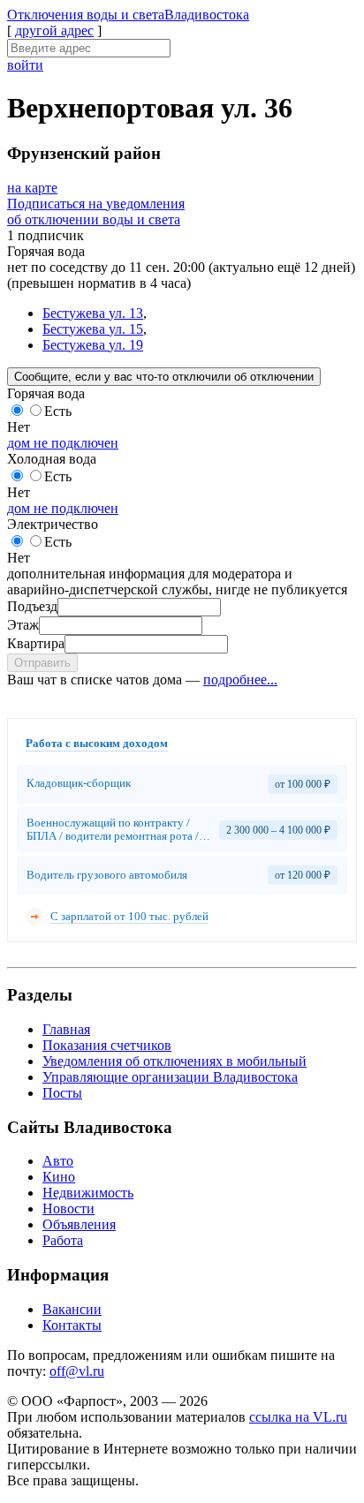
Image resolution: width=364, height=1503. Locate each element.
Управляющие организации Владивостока (170, 1076)
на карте (32, 187)
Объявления (79, 1224)
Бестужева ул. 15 (92, 328)
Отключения (128, 14)
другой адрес (54, 30)
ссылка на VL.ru (298, 1416)
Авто (57, 1160)
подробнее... (240, 679)
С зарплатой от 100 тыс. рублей (129, 916)
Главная (66, 1029)
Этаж (23, 624)
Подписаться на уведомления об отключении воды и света (96, 211)
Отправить (42, 662)
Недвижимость (87, 1192)
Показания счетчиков (106, 1045)
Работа (62, 1240)
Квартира (35, 643)
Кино (58, 1176)
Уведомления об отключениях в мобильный (174, 1061)
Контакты (72, 1325)
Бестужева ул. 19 (92, 344)
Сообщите (164, 376)
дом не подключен (62, 442)
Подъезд (32, 606)
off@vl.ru (76, 1370)
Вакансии (72, 1309)
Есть (58, 411)
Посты (62, 1092)
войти (25, 64)
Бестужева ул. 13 (92, 313)
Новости (68, 1208)
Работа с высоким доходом (97, 743)
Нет (18, 426)
